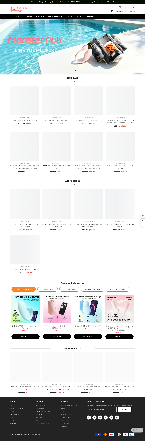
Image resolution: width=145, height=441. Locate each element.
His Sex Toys (69, 289)
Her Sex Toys (47, 289)
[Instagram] (94, 418)
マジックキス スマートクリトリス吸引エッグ (56, 120)
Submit (124, 409)
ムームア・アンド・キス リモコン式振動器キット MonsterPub (88, 388)
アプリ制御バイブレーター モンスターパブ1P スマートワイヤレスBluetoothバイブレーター (120, 121)
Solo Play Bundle (117, 289)
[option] (72, 46)
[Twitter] (117, 418)
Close (134, 2)
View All (72, 82)
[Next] (143, 47)
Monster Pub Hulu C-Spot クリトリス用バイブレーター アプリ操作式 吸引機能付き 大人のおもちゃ (24, 167)
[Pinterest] (100, 418)
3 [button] (75, 70)
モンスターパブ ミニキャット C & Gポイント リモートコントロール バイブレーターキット (119, 388)
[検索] (126, 7)
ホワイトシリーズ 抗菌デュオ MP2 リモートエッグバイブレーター (25, 225)
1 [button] (69, 70)
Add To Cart (25, 337)
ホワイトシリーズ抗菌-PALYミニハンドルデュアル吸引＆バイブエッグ (88, 225)
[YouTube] (111, 418)
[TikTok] (106, 418)
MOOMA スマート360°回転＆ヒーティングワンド (57, 167)
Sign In (132, 11)
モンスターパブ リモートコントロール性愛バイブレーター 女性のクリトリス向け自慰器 (88, 167)
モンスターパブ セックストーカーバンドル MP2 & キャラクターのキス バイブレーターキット (56, 388)
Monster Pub (24, 118)
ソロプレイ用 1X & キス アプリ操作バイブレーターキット (25, 388)
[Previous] (2, 47)
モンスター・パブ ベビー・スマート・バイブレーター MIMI (120, 167)
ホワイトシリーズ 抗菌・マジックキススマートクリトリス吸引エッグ (56, 225)
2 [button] (72, 70)
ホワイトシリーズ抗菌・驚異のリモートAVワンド (25, 269)
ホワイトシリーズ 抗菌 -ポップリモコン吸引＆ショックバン (120, 225)
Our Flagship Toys (23, 289)
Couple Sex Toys (92, 289)
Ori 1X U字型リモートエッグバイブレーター (88, 120)
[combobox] (124, 7)
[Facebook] (89, 418)
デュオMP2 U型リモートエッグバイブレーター (24, 120)
